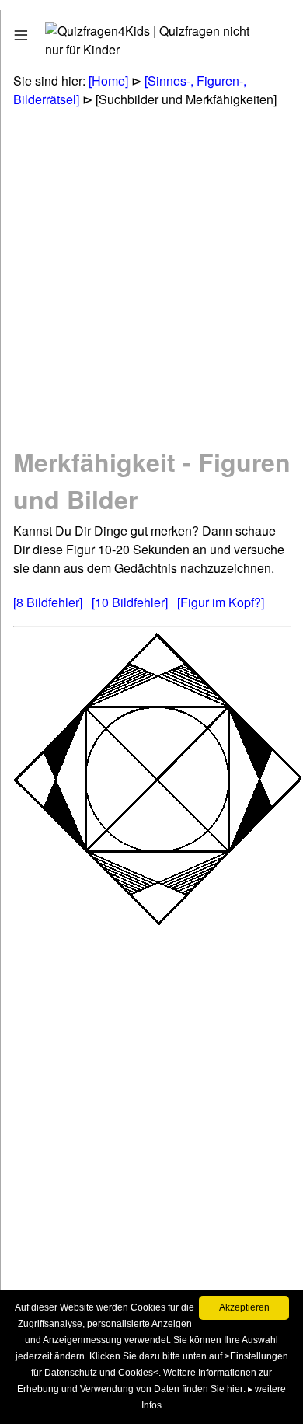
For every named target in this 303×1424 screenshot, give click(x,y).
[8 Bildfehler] (47, 602)
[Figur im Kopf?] (220, 602)
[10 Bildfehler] (130, 602)
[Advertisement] (151, 276)
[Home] (108, 80)
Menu (40, 31)
